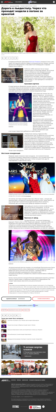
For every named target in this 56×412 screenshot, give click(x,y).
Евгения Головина (34, 61)
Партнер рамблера (23, 406)
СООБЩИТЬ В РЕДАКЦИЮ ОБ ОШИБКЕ (37, 380)
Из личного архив (50, 261)
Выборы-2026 (25, 380)
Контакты (13, 380)
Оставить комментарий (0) (44, 298)
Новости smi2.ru (6, 375)
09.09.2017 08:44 (5, 5)
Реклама (19, 380)
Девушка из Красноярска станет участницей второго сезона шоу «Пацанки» (25, 329)
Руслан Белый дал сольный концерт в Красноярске (19, 334)
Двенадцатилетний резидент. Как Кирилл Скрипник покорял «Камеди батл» (25, 339)
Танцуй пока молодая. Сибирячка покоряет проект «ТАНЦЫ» (22, 325)
